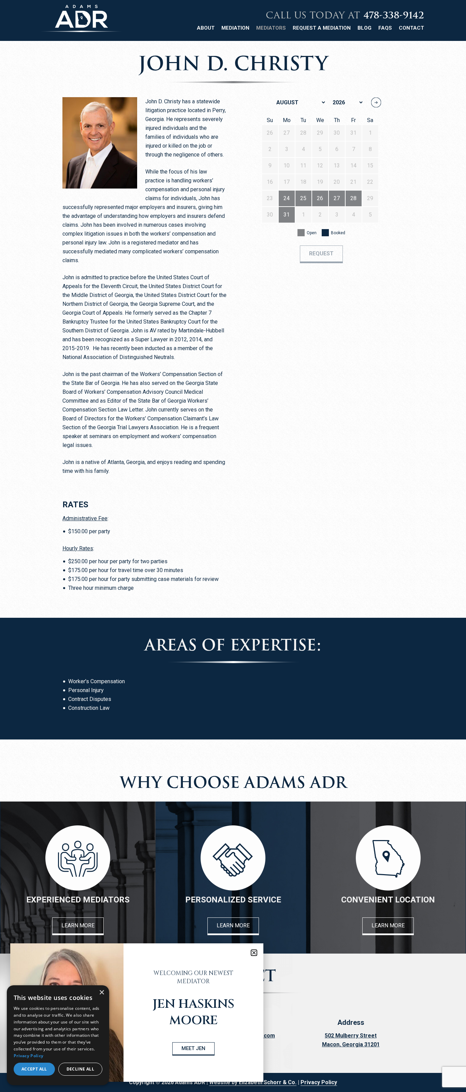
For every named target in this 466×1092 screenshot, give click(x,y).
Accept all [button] (34, 1069)
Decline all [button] (80, 1069)
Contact (411, 28)
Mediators (271, 28)
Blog (365, 28)
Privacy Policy (319, 1082)
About (206, 28)
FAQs (385, 28)
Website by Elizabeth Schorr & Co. (252, 1082)
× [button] (101, 992)
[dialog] (58, 1035)
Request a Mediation (322, 28)
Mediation (235, 28)
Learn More (77, 925)
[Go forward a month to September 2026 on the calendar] (376, 102)
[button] (254, 952)
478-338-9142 (393, 15)
